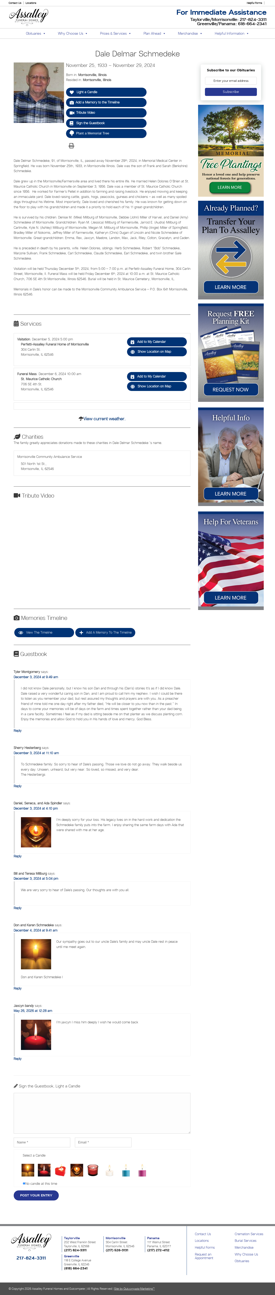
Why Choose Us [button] (70, 33)
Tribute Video (85, 112)
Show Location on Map (154, 351)
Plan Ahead (152, 33)
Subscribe (231, 92)
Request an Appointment (204, 1256)
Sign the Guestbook (90, 123)
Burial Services (245, 1241)
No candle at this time (41, 1184)
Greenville (71, 1256)
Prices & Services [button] (113, 33)
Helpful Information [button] (229, 33)
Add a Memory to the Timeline (98, 102)
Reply (18, 731)
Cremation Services (249, 1234)
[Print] (71, 146)
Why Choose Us (246, 1254)
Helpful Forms (254, 2)
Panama (153, 1238)
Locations (31, 2)
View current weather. (105, 418)
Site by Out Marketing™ (134, 1288)
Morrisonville (115, 1238)
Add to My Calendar (151, 342)
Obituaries (242, 1261)
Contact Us (15, 2)
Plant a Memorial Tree (92, 133)
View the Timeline (38, 632)
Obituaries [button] (33, 33)
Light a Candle (86, 92)
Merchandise (188, 33)
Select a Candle (34, 1155)
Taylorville (72, 1238)
